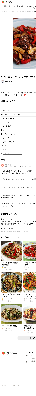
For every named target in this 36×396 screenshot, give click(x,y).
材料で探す (29, 355)
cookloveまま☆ (8, 299)
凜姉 (5, 267)
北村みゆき (8, 81)
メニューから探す (31, 358)
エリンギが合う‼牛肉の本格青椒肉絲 (11, 264)
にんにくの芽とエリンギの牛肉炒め (11, 295)
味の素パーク (29, 267)
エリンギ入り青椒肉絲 (9, 326)
